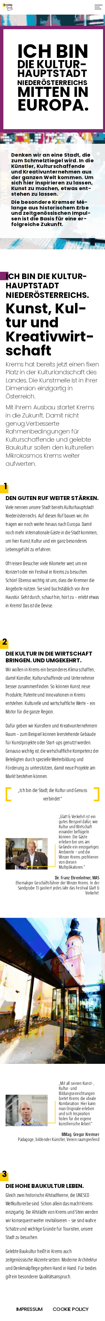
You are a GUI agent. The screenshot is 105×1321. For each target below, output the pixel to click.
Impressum (29, 1309)
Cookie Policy (71, 1309)
